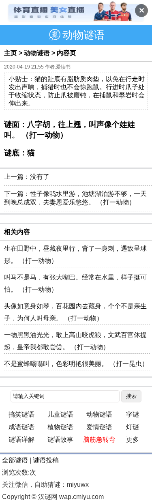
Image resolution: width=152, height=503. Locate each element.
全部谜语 (15, 460)
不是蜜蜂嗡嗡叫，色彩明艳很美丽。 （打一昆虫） (76, 363)
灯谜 (132, 426)
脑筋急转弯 (99, 439)
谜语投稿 (46, 460)
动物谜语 (37, 52)
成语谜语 (21, 426)
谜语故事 (60, 439)
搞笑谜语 (21, 414)
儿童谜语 (60, 414)
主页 (10, 52)
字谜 (132, 414)
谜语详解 (21, 439)
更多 (132, 439)
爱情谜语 (99, 426)
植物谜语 (60, 426)
